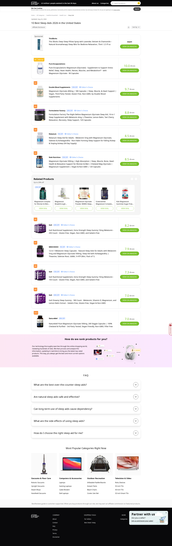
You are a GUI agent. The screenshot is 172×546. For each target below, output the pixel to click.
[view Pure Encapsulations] (40, 68)
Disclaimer (56, 537)
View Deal (43, 208)
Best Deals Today (90, 523)
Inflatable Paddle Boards (96, 482)
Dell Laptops (64, 493)
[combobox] (125, 3)
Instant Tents (92, 486)
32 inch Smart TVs (122, 493)
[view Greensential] (105, 193)
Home (33, 15)
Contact (55, 523)
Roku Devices (120, 482)
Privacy (55, 530)
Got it (137, 9)
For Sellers (87, 519)
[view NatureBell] (40, 321)
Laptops (62, 482)
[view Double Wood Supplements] (40, 92)
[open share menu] (128, 27)
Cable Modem (64, 490)
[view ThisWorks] (40, 45)
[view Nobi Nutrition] (40, 162)
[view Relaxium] (40, 138)
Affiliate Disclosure (38, 27)
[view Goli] (40, 228)
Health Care (63, 15)
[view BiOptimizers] (64, 193)
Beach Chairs (92, 490)
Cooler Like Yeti (93, 493)
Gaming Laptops (65, 486)
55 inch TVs (119, 486)
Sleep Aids (71, 15)
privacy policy (116, 10)
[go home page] (35, 3)
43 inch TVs (119, 490)
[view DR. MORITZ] (125, 193)
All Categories (40, 15)
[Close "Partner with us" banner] (166, 512)
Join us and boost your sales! (142, 521)
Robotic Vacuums (37, 482)
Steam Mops (36, 490)
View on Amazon (130, 46)
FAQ (54, 526)
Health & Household (52, 15)
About (55, 519)
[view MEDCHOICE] (40, 251)
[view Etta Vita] (43, 193)
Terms (55, 533)
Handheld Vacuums (38, 493)
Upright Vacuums (37, 486)
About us (95, 3)
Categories (104, 3)
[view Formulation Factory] (40, 115)
